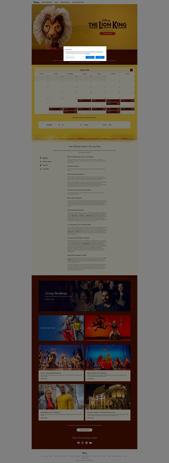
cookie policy (88, 53)
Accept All (100, 57)
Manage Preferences (70, 57)
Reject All (90, 57)
